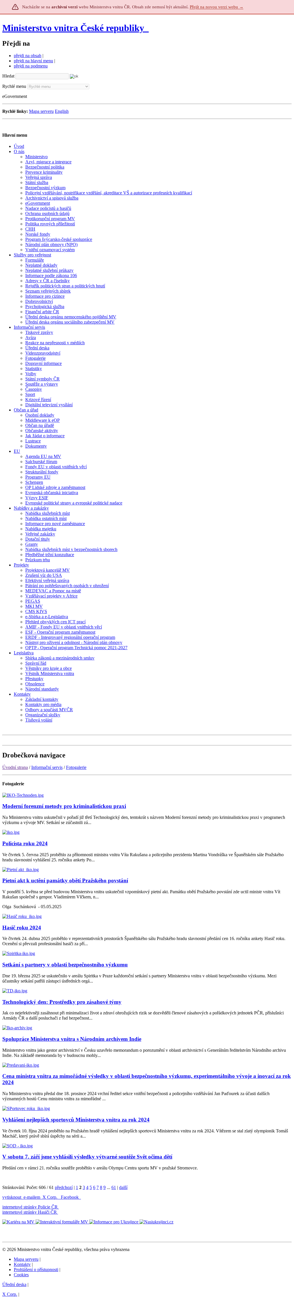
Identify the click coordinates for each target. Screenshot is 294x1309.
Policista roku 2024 (25, 843)
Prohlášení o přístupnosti (36, 1269)
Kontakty (22, 1264)
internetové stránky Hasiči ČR (29, 1212)
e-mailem (32, 1197)
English (62, 111)
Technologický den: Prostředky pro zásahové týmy (61, 1002)
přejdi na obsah (27, 55)
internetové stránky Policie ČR (30, 1206)
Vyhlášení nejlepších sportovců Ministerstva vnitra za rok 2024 (76, 1120)
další (123, 1187)
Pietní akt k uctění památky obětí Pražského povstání (65, 880)
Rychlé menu (14, 86)
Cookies (21, 1274)
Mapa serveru (41, 111)
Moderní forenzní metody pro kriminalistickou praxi (64, 806)
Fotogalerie (76, 767)
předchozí (64, 1187)
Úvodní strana (15, 767)
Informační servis (47, 767)
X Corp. (50, 1197)
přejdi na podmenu (31, 65)
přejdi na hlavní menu (33, 60)
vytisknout (11, 1197)
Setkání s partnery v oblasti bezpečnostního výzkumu (65, 965)
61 (113, 1187)
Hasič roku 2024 (21, 928)
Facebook (70, 1197)
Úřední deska (14, 1284)
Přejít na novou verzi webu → (216, 7)
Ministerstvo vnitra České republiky (73, 28)
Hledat (8, 76)
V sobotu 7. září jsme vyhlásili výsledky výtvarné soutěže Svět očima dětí (87, 1157)
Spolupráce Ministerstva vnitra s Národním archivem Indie (71, 1039)
